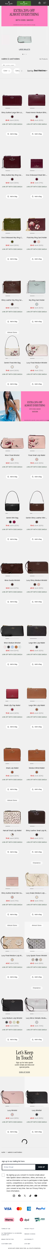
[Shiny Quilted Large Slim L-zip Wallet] (12, 94)
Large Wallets (24, 49)
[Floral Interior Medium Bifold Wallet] (36, 94)
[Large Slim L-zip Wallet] (36, 624)
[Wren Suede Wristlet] (12, 561)
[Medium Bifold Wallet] (36, 749)
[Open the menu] (44, 3)
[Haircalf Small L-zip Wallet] (12, 812)
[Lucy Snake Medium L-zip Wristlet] (36, 874)
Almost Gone (12, 332)
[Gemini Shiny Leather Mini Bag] (36, 499)
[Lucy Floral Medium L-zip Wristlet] (12, 937)
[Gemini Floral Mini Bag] (12, 344)
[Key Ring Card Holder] (36, 281)
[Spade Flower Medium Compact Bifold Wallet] (12, 1217)
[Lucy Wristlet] (12, 1092)
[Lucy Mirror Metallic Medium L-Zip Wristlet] (36, 999)
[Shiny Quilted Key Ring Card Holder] (12, 156)
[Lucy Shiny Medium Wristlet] (36, 561)
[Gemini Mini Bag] (12, 499)
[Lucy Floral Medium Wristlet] (36, 344)
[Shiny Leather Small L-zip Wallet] (36, 812)
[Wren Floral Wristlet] (12, 436)
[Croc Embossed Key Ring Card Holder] (12, 219)
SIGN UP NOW (24, 1072)
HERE (48, 420)
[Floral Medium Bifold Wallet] (36, 1154)
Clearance (37, 863)
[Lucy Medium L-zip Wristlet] (12, 999)
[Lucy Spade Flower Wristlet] (36, 937)
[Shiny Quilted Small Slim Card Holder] (12, 874)
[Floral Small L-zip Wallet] (36, 436)
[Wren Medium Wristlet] (12, 624)
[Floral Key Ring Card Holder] (36, 219)
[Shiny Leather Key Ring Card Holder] (12, 281)
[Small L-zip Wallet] (12, 749)
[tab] (9, 3)
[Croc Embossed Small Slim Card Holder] (36, 156)
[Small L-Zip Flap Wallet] (12, 687)
